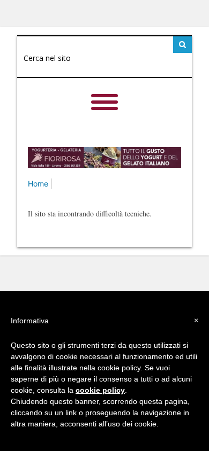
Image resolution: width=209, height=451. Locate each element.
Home (38, 183)
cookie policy (100, 390)
